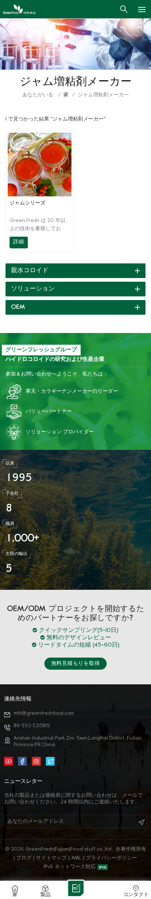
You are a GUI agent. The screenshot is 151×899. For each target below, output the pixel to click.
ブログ (24, 858)
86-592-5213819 (32, 726)
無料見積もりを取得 (75, 663)
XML (76, 858)
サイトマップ (51, 858)
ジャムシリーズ (27, 203)
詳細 (18, 242)
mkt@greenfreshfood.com (44, 713)
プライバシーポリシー (111, 858)
